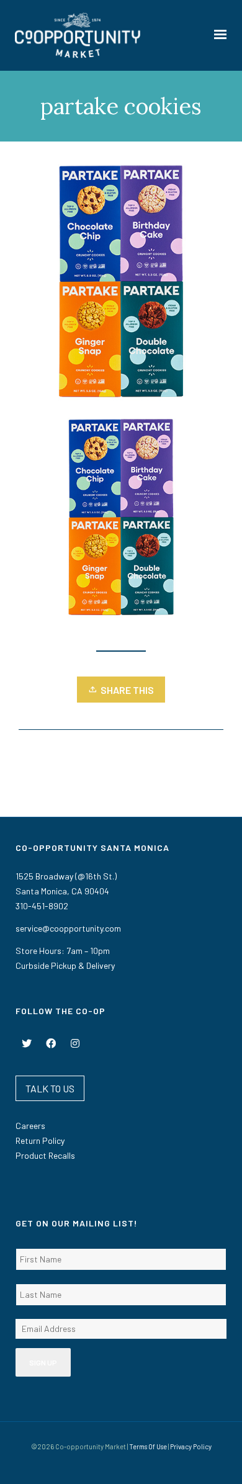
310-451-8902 (42, 906)
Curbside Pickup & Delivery (65, 965)
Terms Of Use (148, 1446)
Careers (30, 1125)
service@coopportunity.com (68, 928)
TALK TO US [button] (49, 1088)
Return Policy (40, 1140)
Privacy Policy (191, 1446)
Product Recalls (45, 1155)
